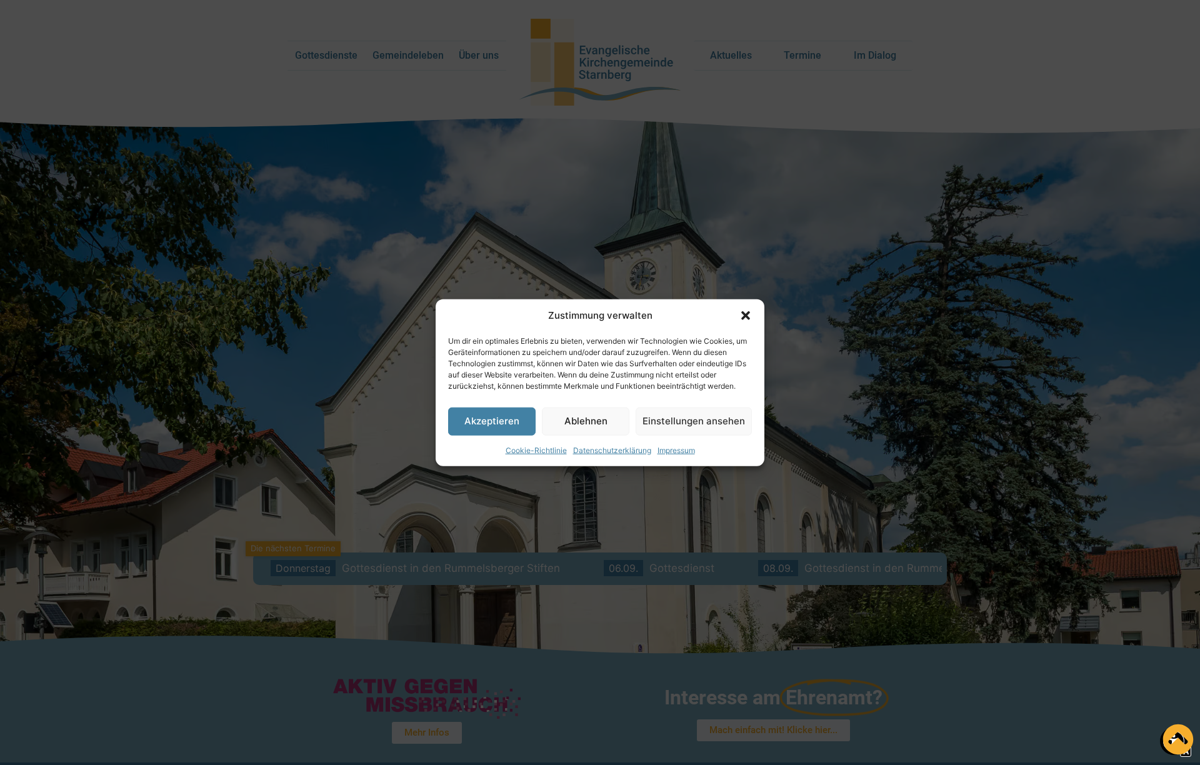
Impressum (676, 449)
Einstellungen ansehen (693, 421)
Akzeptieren (491, 421)
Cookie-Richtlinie (536, 449)
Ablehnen (586, 421)
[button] (745, 315)
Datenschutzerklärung (612, 449)
